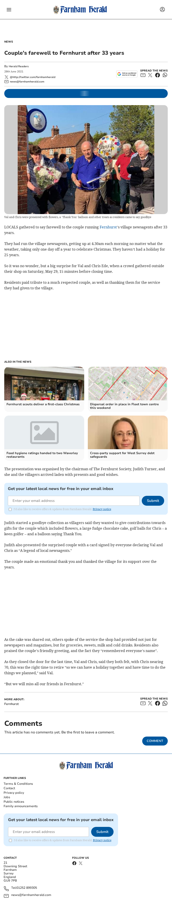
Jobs (7, 797)
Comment (155, 741)
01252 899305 (26, 888)
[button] (9, 9)
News (8, 41)
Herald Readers (19, 66)
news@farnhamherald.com (31, 895)
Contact (9, 788)
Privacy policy (14, 793)
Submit (153, 500)
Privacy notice (102, 509)
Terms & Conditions (18, 784)
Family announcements (21, 806)
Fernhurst (108, 227)
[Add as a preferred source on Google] (127, 74)
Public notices (14, 802)
